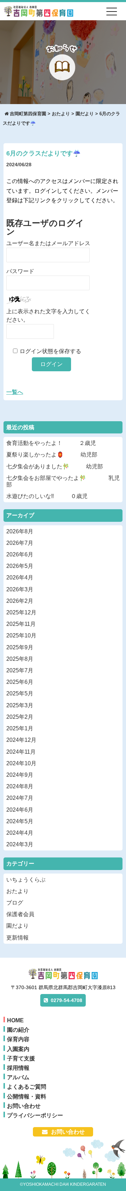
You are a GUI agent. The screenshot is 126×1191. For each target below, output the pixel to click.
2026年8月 (19, 531)
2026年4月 (19, 577)
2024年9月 (19, 775)
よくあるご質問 (26, 1087)
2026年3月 (19, 589)
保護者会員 (20, 914)
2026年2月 (19, 601)
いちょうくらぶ (26, 880)
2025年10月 (21, 635)
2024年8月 (19, 786)
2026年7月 (19, 543)
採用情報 (18, 1068)
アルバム (18, 1077)
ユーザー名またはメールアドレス (48, 243)
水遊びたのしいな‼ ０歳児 (47, 496)
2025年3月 (19, 705)
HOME (15, 1020)
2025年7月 (19, 670)
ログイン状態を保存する (50, 351)
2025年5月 (19, 693)
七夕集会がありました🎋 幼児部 (54, 466)
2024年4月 (19, 833)
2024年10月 (21, 763)
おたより (17, 891)
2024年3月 (19, 844)
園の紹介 (18, 1030)
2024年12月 (21, 740)
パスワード (20, 271)
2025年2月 (19, 717)
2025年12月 (21, 612)
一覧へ (14, 392)
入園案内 (18, 1049)
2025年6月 (19, 682)
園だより (17, 926)
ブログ (14, 903)
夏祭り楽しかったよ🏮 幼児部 (51, 455)
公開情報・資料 (26, 1096)
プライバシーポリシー (35, 1115)
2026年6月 (19, 554)
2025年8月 (19, 659)
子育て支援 (21, 1058)
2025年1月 (19, 728)
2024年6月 (19, 810)
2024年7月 (19, 798)
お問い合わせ (24, 1106)
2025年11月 (21, 624)
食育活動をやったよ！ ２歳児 (51, 443)
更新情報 (17, 938)
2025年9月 (19, 647)
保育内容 (18, 1039)
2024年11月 (21, 752)
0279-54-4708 (66, 1000)
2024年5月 (19, 821)
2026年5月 (19, 566)
